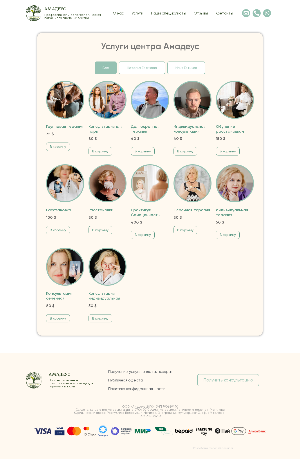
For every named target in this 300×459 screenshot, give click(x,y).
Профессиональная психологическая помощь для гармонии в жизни (72, 16)
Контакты (224, 13)
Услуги (137, 13)
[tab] (106, 67)
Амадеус (55, 8)
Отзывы (201, 13)
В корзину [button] (58, 147)
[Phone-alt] (257, 13)
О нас (118, 13)
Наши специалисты (168, 13)
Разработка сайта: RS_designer (213, 448)
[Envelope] (246, 13)
